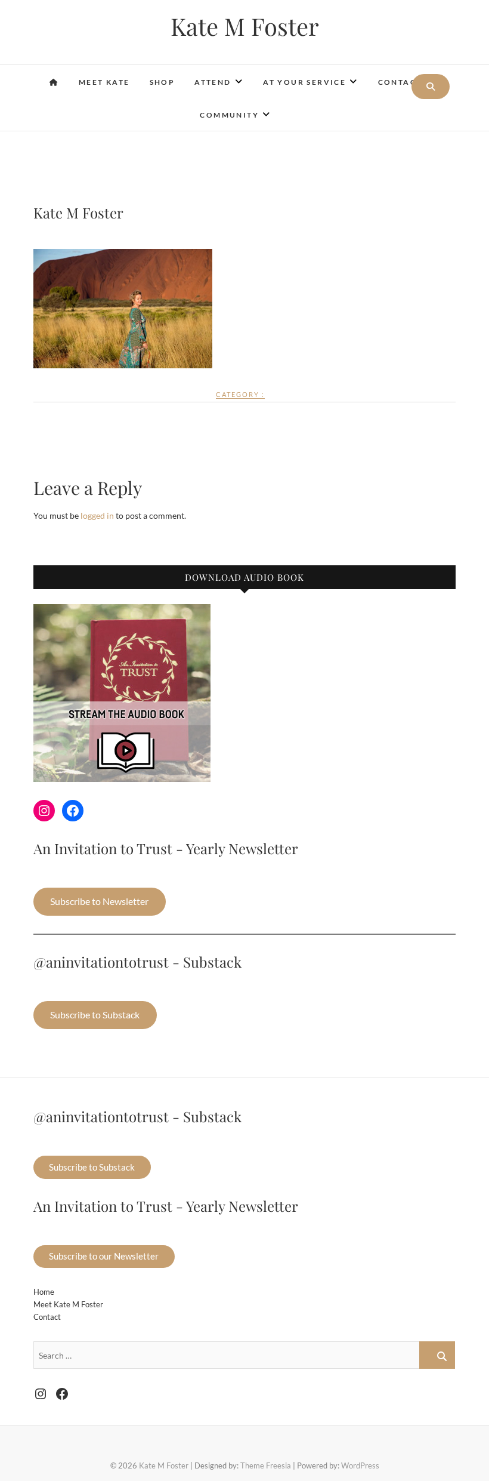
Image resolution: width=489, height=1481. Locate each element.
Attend (212, 82)
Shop (162, 82)
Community (229, 114)
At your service (304, 82)
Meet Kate (104, 82)
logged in (97, 515)
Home (43, 1292)
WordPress (360, 1465)
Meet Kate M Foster (68, 1304)
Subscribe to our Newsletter (104, 1256)
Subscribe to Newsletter (99, 901)
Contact (400, 82)
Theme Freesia (265, 1465)
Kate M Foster (245, 26)
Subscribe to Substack (95, 1014)
